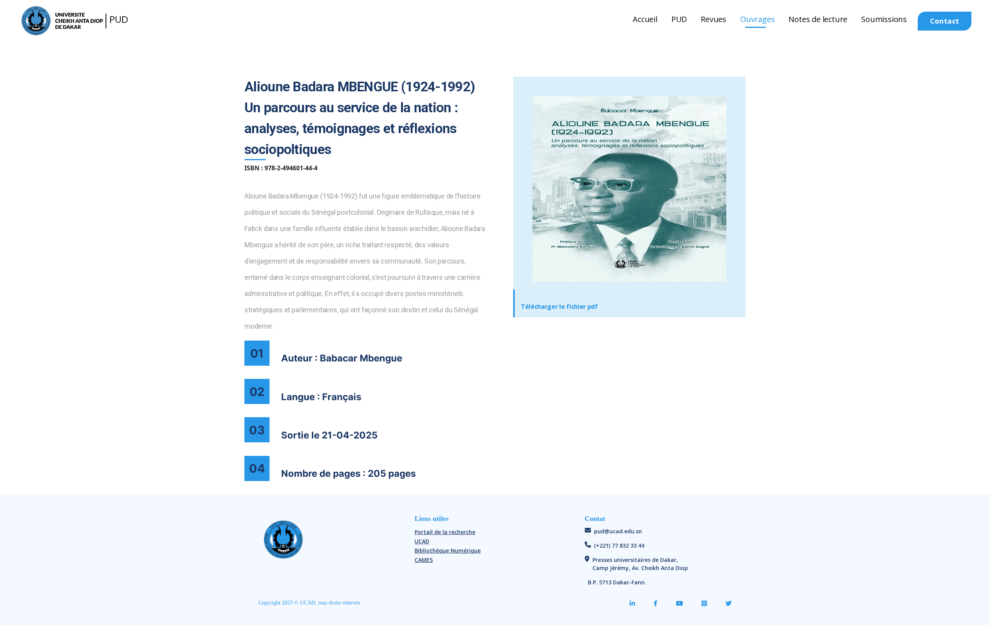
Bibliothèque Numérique (448, 550)
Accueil (645, 19)
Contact (944, 21)
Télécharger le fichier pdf (559, 306)
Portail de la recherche (445, 532)
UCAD (422, 541)
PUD (679, 19)
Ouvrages (757, 19)
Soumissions (884, 19)
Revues (713, 19)
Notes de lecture (818, 19)
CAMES (424, 559)
